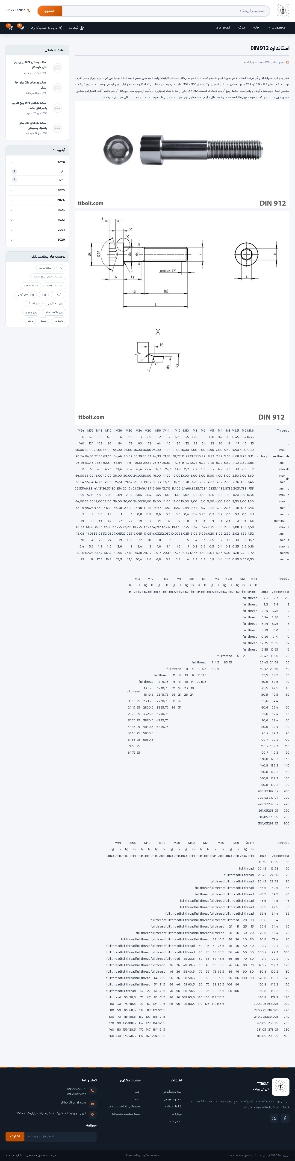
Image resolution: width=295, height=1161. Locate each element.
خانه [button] (256, 27)
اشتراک (15, 1136)
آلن (61, 268)
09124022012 (15, 10)
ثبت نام (73, 28)
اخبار (138, 1092)
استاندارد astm (54, 286)
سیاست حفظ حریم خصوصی (41, 1155)
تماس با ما (175, 1121)
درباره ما (177, 1114)
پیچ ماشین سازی (54, 312)
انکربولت (58, 294)
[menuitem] (276, 28)
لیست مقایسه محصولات (126, 1114)
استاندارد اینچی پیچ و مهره (48, 277)
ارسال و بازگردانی (172, 1092)
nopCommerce (150, 1155)
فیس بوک (285, 1118)
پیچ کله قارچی (55, 303)
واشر (30, 321)
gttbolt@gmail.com (73, 1103)
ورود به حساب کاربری (44, 28)
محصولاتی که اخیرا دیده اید (124, 1106)
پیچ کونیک (34, 303)
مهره (43, 321)
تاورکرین (58, 321)
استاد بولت (45, 268)
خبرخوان (274, 1118)
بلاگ (138, 1099)
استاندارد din (31, 286)
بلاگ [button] (241, 27)
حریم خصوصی (173, 1099)
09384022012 (76, 1094)
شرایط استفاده (173, 1106)
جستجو (49, 11)
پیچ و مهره (31, 312)
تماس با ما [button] (222, 27)
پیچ (44, 294)
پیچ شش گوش (26, 294)
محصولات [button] (278, 27)
